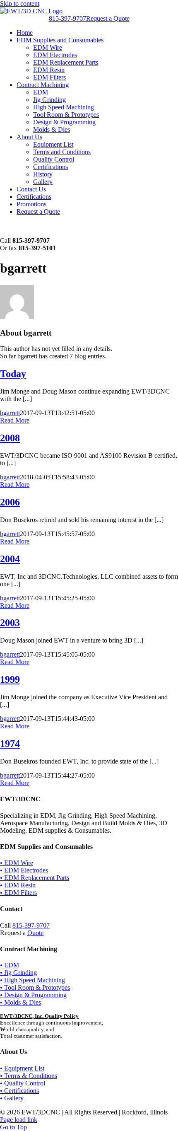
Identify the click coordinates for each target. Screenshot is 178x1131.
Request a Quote (108, 18)
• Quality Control (22, 1083)
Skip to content (19, 3)
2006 (10, 502)
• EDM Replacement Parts (34, 877)
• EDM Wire (16, 862)
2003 (10, 622)
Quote (35, 932)
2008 (10, 438)
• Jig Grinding (18, 972)
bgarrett (10, 412)
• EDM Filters (18, 892)
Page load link (18, 1119)
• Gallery (12, 1098)
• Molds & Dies (20, 1002)
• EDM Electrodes (24, 870)
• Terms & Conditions (28, 1075)
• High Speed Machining (32, 980)
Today (13, 373)
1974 (10, 743)
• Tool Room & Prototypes (35, 987)
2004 (10, 558)
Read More (14, 420)
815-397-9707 (67, 18)
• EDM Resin (18, 885)
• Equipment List (22, 1068)
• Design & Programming (33, 994)
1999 (10, 679)
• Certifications (19, 1090)
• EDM (9, 965)
